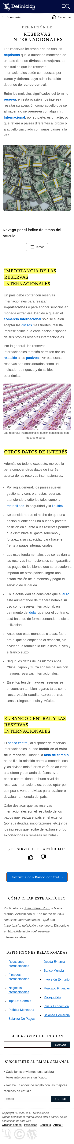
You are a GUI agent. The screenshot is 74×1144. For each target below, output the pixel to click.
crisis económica (56, 1006)
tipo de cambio (20, 1001)
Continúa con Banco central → (37, 877)
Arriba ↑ (58, 1124)
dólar (33, 612)
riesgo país (52, 997)
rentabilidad (15, 506)
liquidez (58, 506)
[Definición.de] (19, 6)
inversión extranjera (58, 979)
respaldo (10, 358)
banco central (18, 743)
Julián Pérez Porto (37, 908)
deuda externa (54, 961)
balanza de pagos (22, 1019)
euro (65, 594)
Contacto (45, 1124)
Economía (13, 17)
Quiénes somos (12, 1124)
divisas (26, 325)
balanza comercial (57, 1015)
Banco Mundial (54, 970)
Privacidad (30, 1124)
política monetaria (21, 1010)
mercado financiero (58, 988)
